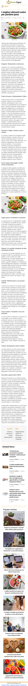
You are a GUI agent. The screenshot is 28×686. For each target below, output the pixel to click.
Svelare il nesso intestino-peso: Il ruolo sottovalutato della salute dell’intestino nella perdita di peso (17, 493)
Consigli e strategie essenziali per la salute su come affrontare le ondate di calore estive (14, 614)
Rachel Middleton (7, 18)
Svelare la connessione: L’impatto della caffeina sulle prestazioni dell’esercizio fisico (14, 529)
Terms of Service (14, 685)
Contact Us (23, 685)
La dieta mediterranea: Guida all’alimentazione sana (16, 466)
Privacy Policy (5, 685)
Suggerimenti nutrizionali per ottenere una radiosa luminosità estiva (14, 677)
